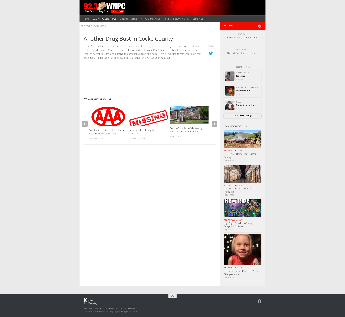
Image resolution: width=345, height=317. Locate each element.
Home (86, 18)
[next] (214, 124)
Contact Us (198, 18)
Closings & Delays (128, 18)
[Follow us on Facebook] (259, 26)
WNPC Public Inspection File (95, 308)
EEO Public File (134, 308)
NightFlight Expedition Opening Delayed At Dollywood (238, 225)
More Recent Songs (243, 115)
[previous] (85, 124)
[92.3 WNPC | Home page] (105, 7)
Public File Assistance (118, 308)
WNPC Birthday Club (150, 18)
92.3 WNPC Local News (104, 18)
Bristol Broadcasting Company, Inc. (105, 311)
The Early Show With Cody (176, 18)
